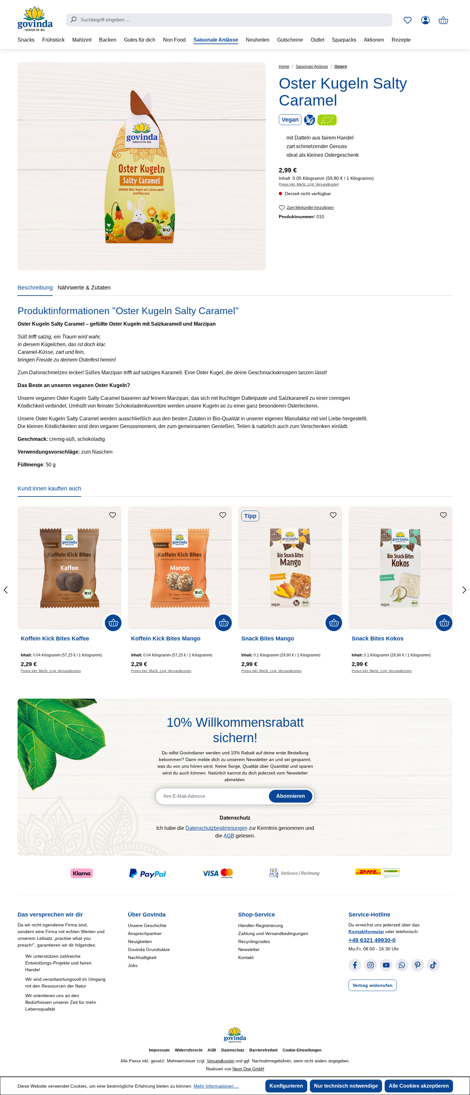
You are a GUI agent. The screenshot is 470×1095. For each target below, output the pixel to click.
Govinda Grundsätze (149, 949)
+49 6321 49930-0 (372, 940)
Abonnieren (290, 796)
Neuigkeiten (140, 941)
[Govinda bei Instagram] (370, 965)
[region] (141, 166)
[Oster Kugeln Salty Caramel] (142, 166)
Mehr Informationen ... (216, 1086)
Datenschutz (232, 1050)
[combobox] (229, 20)
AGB (228, 835)
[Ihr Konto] (426, 20)
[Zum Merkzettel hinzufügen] (112, 515)
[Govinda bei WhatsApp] (402, 965)
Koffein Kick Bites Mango (165, 638)
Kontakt (246, 957)
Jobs (132, 965)
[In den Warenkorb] (113, 623)
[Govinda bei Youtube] (386, 965)
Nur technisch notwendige (346, 1086)
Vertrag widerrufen (373, 985)
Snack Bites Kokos (377, 638)
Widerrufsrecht (188, 1050)
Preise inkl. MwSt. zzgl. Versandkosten (309, 184)
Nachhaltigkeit (142, 957)
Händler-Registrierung (260, 925)
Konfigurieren (286, 1086)
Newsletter (249, 949)
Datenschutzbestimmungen (216, 828)
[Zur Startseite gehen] (35, 18)
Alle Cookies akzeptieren (419, 1086)
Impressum (159, 1050)
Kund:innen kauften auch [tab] (49, 488)
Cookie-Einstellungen (302, 1050)
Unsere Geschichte (147, 925)
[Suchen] (73, 19)
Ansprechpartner (145, 933)
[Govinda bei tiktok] (433, 965)
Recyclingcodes (254, 941)
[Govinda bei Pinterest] (417, 965)
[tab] (35, 289)
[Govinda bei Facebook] (355, 965)
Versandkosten (220, 1061)
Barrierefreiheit (263, 1050)
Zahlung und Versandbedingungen (273, 933)
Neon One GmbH (248, 1069)
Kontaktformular (366, 931)
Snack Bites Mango (267, 638)
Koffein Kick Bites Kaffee (55, 638)
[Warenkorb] (443, 20)
